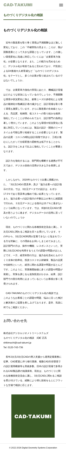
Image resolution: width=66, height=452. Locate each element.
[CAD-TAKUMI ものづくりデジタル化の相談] (18, 5)
